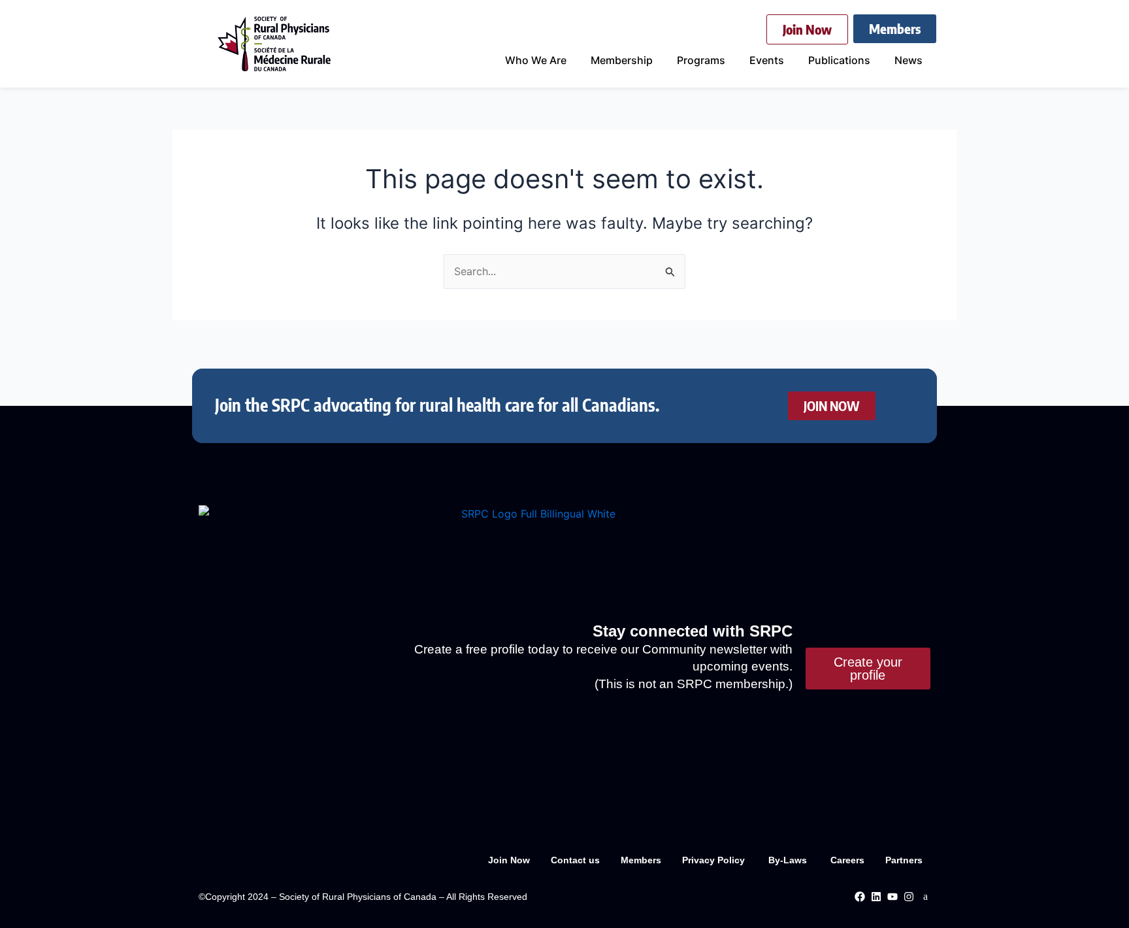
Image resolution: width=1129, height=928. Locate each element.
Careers (847, 860)
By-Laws (789, 860)
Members (641, 860)
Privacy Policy (714, 860)
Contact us (575, 860)
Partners (904, 860)
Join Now (509, 860)
